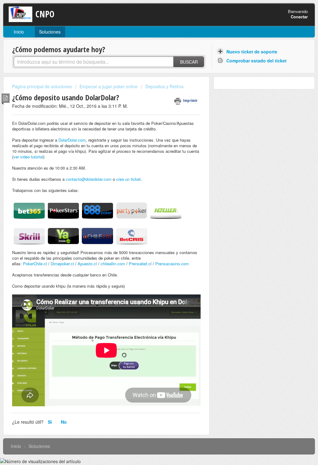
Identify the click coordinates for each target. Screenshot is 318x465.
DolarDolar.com (72, 140)
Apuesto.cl (87, 264)
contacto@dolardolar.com (88, 179)
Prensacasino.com (172, 264)
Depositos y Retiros (164, 86)
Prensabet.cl (140, 264)
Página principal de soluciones (42, 86)
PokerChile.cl (35, 264)
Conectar (299, 17)
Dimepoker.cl (62, 264)
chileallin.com (113, 264)
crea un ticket (128, 179)
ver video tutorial (28, 157)
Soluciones (50, 32)
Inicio (19, 32)
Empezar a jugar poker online (109, 86)
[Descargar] (147, 153)
